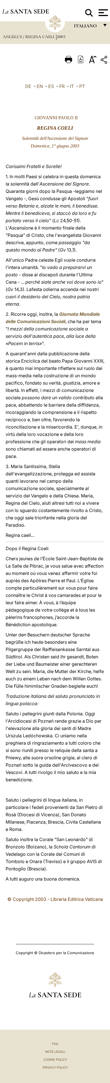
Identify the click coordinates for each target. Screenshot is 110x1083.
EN (40, 86)
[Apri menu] (102, 12)
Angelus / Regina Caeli (29, 36)
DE (28, 86)
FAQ (55, 1044)
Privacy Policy (55, 1067)
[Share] (105, 61)
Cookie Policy (55, 1060)
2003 (61, 36)
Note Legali (55, 1052)
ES (51, 86)
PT (82, 86)
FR (62, 86)
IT (72, 86)
